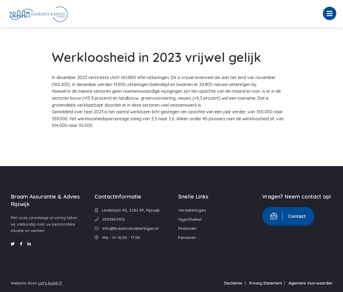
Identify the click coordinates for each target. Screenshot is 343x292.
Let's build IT (50, 283)
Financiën (187, 228)
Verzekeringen (192, 210)
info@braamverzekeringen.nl (130, 228)
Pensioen (187, 237)
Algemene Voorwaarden (310, 283)
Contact (297, 216)
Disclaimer (233, 283)
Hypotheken (190, 219)
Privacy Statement (265, 283)
